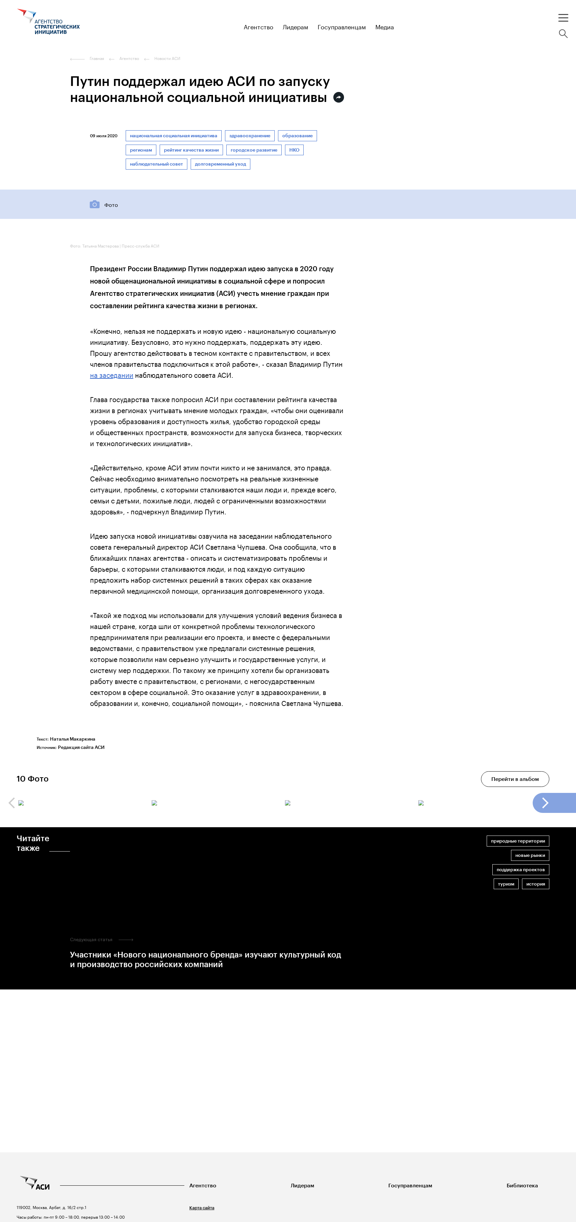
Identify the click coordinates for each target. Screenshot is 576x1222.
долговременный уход (220, 164)
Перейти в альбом (515, 779)
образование (297, 136)
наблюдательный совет (156, 164)
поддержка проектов (521, 870)
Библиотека (522, 1185)
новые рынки (530, 855)
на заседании (111, 374)
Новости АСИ (167, 58)
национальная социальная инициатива (173, 136)
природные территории (518, 841)
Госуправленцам (410, 1185)
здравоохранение (249, 136)
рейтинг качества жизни (191, 150)
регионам (141, 150)
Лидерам (302, 1185)
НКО (294, 150)
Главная (97, 58)
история (535, 884)
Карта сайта (201, 1207)
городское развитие (254, 150)
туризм (506, 884)
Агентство (202, 1185)
